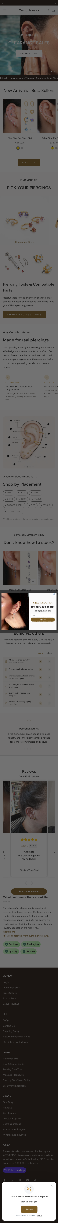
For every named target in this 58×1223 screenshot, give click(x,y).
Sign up (43, 620)
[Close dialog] (55, 595)
